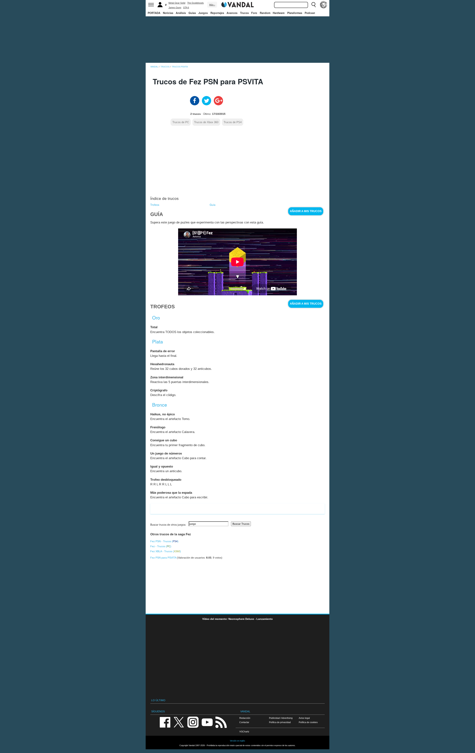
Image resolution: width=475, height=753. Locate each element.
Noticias (168, 13)
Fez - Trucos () (160, 546)
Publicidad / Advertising (281, 718)
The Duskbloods (195, 3)
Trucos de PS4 (233, 122)
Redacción (244, 718)
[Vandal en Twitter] (179, 722)
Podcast (310, 13)
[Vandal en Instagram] (193, 722)
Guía (212, 205)
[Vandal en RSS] (221, 722)
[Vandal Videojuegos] (237, 4)
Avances (232, 13)
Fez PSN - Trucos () (164, 541)
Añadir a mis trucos (306, 211)
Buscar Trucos (240, 523)
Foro (254, 13)
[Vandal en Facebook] (165, 722)
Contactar (244, 722)
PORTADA (154, 13)
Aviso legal (304, 718)
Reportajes (217, 13)
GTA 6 (186, 7)
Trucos (244, 13)
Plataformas (294, 13)
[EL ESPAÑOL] (323, 4)
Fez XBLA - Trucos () (165, 551)
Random (265, 13)
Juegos (203, 13)
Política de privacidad (280, 722)
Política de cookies (308, 722)
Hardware (279, 13)
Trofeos (154, 205)
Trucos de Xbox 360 (206, 122)
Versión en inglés (237, 741)
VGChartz (244, 731)
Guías (192, 13)
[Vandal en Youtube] (207, 722)
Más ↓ (212, 5)
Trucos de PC (180, 122)
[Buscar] (313, 4)
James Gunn (174, 7)
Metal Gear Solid (176, 3)
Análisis (181, 13)
